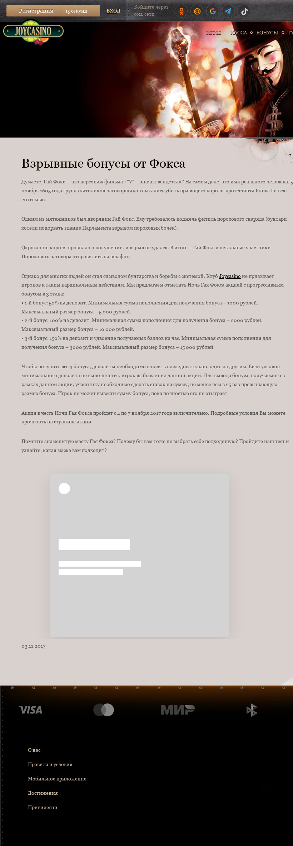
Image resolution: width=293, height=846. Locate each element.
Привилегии (43, 807)
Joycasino (230, 276)
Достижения (43, 793)
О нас (34, 750)
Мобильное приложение (57, 779)
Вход (113, 11)
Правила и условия (50, 764)
